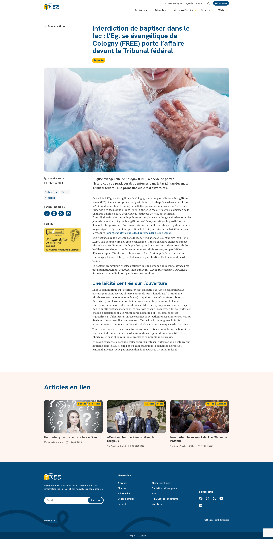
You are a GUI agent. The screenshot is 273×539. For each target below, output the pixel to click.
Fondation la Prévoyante (164, 488)
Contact (200, 3)
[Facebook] (200, 498)
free (67, 192)
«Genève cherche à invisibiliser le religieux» (131, 439)
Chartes (122, 488)
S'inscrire (95, 500)
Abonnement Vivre (161, 483)
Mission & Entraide (183, 10)
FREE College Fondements (165, 498)
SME (154, 493)
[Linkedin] (200, 505)
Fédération (141, 10)
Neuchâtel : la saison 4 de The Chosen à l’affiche (198, 439)
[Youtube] (221, 498)
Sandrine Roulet (56, 178)
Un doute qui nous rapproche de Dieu (70, 437)
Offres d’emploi (126, 498)
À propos (122, 483)
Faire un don (124, 493)
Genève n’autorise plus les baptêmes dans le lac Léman (139, 233)
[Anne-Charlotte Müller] (171, 445)
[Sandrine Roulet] (45, 178)
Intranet (122, 504)
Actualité (99, 60)
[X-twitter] (214, 498)
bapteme (53, 192)
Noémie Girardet (56, 442)
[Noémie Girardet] (45, 441)
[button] (54, 213)
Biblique (82, 404)
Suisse (160, 404)
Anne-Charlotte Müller (184, 446)
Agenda (189, 3)
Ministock (157, 504)
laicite (51, 197)
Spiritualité (94, 404)
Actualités (160, 10)
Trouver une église (173, 3)
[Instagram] (207, 498)
